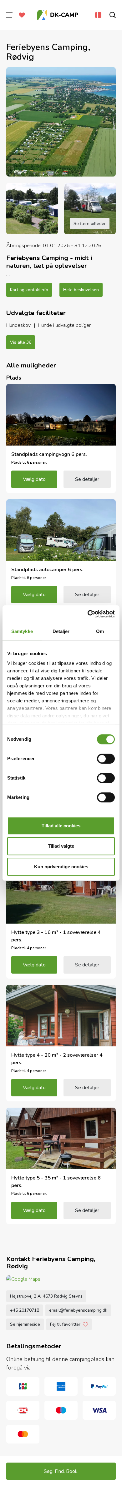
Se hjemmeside (25, 1324)
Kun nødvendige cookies (61, 866)
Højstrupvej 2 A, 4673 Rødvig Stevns (46, 1296)
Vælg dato (34, 479)
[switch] (106, 759)
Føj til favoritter (65, 1324)
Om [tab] (100, 631)
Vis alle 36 (20, 342)
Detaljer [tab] (61, 631)
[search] (112, 15)
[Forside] (58, 15)
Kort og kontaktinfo (29, 290)
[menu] (9, 15)
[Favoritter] (22, 15)
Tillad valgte (61, 846)
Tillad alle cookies (61, 825)
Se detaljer (87, 479)
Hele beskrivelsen (81, 290)
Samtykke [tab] (22, 631)
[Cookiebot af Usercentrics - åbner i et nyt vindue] (88, 614)
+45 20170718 (24, 1310)
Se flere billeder (90, 224)
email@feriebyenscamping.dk (78, 1310)
